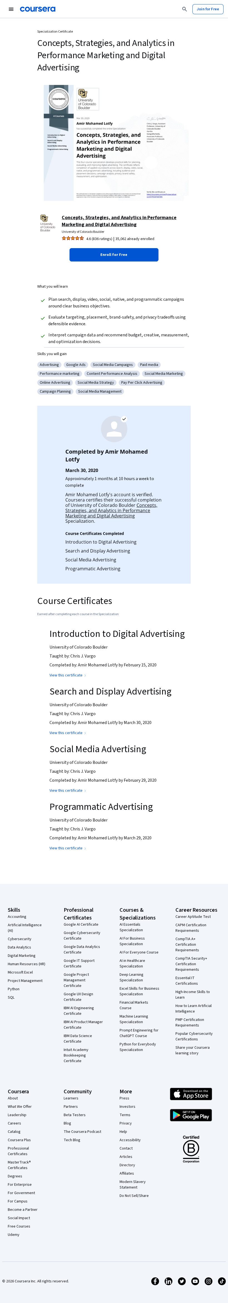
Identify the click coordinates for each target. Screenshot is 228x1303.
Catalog (14, 1132)
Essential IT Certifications (186, 980)
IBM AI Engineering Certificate (79, 1010)
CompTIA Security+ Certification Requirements (191, 964)
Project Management (25, 981)
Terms (125, 1115)
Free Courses (19, 1226)
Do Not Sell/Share (134, 1196)
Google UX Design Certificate (78, 997)
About (13, 1098)
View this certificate (66, 675)
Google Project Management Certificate (76, 980)
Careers (14, 1123)
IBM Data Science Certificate (78, 1038)
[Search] (184, 9)
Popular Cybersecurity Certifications (194, 1036)
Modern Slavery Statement (133, 1184)
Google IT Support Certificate (79, 963)
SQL (11, 997)
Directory (127, 1165)
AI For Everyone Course (139, 952)
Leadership (17, 1115)
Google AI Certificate (81, 924)
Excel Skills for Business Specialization (139, 991)
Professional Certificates (18, 1151)
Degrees (15, 1176)
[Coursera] (37, 9)
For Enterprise (20, 1184)
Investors (127, 1106)
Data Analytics (19, 947)
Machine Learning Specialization (134, 1019)
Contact (126, 1148)
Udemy (13, 1235)
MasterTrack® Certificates (19, 1165)
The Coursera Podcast (82, 1132)
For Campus (18, 1201)
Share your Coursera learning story (192, 1050)
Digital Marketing (22, 956)
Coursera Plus (19, 1140)
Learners (71, 1098)
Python (13, 989)
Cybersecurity (19, 939)
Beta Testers (75, 1115)
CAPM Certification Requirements (190, 927)
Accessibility (130, 1140)
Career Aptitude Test (193, 917)
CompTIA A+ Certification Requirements (187, 944)
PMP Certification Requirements (189, 1022)
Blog (67, 1123)
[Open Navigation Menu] (11, 9)
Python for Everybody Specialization (138, 1047)
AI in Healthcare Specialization (132, 963)
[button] (114, 254)
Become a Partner (23, 1209)
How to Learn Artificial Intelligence (193, 1008)
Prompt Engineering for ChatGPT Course (139, 1033)
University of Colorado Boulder (83, 231)
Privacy (126, 1123)
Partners (71, 1106)
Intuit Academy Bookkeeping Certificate (76, 1055)
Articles (126, 1157)
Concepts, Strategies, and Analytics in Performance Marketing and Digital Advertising (119, 221)
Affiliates (127, 1173)
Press (124, 1098)
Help (123, 1132)
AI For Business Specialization (132, 941)
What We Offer (20, 1106)
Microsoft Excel (20, 972)
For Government (21, 1193)
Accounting (17, 917)
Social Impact (19, 1218)
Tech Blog (72, 1140)
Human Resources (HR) (26, 964)
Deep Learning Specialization (131, 977)
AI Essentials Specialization (131, 927)
